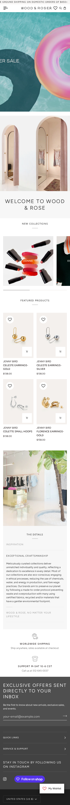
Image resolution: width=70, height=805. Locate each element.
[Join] (57, 415)
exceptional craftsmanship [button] (27, 555)
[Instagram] (5, 779)
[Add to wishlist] (10, 319)
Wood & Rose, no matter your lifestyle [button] (28, 614)
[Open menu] (9, 8)
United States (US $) (20, 799)
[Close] (61, 386)
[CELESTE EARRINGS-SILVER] (52, 335)
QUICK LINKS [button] (11, 737)
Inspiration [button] (15, 544)
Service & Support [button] (15, 748)
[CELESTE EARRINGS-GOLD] (18, 335)
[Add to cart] (27, 351)
